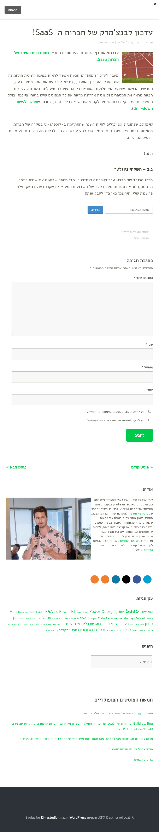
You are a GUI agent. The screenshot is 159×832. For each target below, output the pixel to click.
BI (16, 612)
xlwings (129, 618)
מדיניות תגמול (35, 624)
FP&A (48, 611)
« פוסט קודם (142, 467)
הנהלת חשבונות (137, 624)
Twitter (147, 579)
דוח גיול (37, 618)
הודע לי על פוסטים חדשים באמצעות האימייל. (116, 420)
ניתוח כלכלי (129, 232)
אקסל (46, 618)
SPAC (83, 618)
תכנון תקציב (68, 630)
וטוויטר (124, 540)
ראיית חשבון (112, 630)
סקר (9, 624)
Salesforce (146, 612)
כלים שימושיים (77, 623)
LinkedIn (116, 579)
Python (119, 612)
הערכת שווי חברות (114, 623)
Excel (39, 612)
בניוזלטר (136, 540)
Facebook (137, 579)
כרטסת (60, 624)
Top (142, 818)
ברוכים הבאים (143, 759)
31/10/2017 (125, 42)
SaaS (137, 238)
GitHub (126, 579)
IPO (56, 612)
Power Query (101, 611)
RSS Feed (105, 579)
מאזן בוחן (47, 624)
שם (149, 344)
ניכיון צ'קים (17, 624)
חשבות (94, 624)
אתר (150, 390)
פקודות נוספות (138, 630)
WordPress (78, 817)
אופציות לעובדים (70, 618)
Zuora (150, 618)
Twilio (109, 618)
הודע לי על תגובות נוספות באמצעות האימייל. (117, 411)
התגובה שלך (143, 278)
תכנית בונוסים (51, 630)
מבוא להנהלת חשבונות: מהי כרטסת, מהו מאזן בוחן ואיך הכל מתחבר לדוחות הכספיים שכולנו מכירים (86, 739)
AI (12, 611)
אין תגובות (107, 42)
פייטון (149, 630)
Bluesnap (23, 612)
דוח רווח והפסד (25, 618)
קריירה (125, 630)
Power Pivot (82, 612)
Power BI (67, 611)
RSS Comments (94, 579)
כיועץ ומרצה (137, 513)
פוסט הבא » (16, 467)
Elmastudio (49, 817)
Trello (101, 618)
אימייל (147, 367)
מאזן (54, 624)
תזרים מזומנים (91, 629)
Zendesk (141, 618)
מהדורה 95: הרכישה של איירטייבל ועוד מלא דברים (118, 713)
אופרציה (56, 618)
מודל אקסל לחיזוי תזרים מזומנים (131, 749)
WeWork (118, 618)
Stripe (92, 618)
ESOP (32, 612)
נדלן (26, 624)
